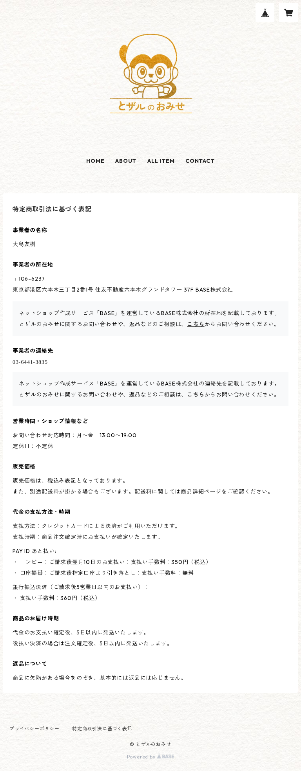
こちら (195, 324)
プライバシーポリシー (34, 728)
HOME (95, 160)
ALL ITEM (160, 160)
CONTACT (200, 160)
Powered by (142, 757)
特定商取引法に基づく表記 (102, 728)
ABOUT (125, 160)
